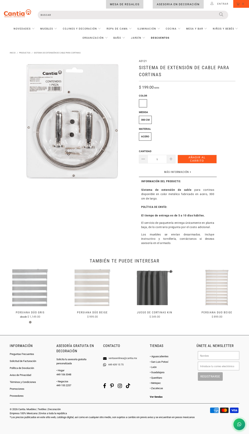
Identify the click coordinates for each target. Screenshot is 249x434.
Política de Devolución (22, 368)
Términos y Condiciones (23, 382)
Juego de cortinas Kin (154, 287)
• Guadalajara (157, 372)
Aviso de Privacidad (20, 375)
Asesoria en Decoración (178, 4)
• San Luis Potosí (159, 361)
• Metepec (155, 383)
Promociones (17, 388)
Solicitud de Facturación (23, 361)
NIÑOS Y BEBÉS (223, 28)
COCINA (171, 28)
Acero (145, 136)
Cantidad (145, 151)
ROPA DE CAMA (117, 28)
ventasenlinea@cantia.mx (123, 358)
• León (153, 367)
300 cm (145, 119)
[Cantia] (17, 13)
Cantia (21, 409)
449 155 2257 (63, 385)
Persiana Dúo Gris (30, 287)
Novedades (23, 28)
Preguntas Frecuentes (22, 354)
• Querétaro (156, 377)
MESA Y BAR (194, 28)
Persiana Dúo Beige (92, 287)
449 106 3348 (63, 374)
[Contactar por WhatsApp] (239, 424)
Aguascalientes (159, 356)
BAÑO (117, 38)
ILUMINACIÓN (146, 28)
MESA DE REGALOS (124, 4)
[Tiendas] (124, 353)
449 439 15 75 (116, 364)
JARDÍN (136, 38)
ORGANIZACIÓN (93, 38)
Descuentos (160, 38)
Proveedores (17, 395)
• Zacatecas (156, 388)
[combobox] (133, 15)
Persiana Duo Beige (217, 287)
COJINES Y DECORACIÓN (80, 28)
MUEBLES (46, 28)
